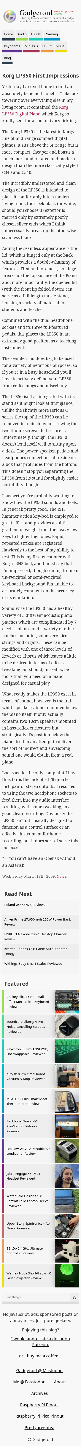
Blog (7, 58)
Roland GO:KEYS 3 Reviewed (26, 904)
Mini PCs (31, 46)
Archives (39, 1393)
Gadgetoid (36, 12)
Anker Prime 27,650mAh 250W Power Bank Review (37, 921)
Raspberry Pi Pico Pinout (39, 1416)
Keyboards (12, 46)
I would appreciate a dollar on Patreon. (40, 1341)
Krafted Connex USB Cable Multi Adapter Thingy (35, 951)
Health (36, 34)
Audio (22, 34)
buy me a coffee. (43, 1356)
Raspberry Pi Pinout (39, 1405)
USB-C (47, 46)
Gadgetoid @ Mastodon (39, 1370)
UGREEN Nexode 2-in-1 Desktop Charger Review (35, 936)
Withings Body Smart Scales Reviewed (33, 963)
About (60, 1382)
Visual (60, 46)
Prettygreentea (39, 1427)
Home (8, 34)
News (61, 876)
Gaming (52, 34)
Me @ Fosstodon (29, 1382)
